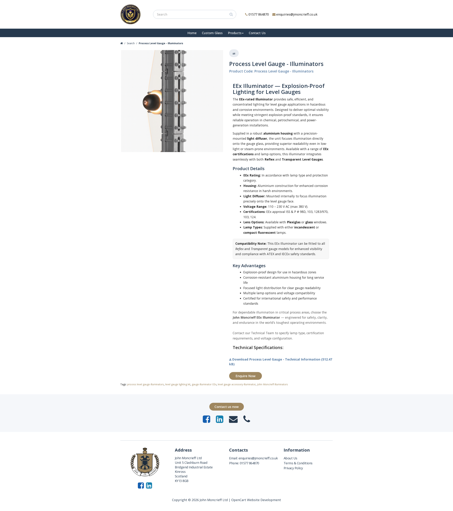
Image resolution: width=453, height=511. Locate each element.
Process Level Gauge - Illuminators (161, 43)
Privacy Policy (293, 468)
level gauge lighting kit (177, 384)
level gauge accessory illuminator (237, 384)
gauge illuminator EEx (204, 384)
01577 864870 (258, 14)
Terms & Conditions (298, 463)
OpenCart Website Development (256, 500)
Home (192, 33)
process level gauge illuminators (145, 384)
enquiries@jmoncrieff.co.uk (296, 14)
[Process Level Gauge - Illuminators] (172, 101)
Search (131, 43)
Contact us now (226, 407)
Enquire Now (246, 376)
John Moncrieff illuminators (272, 384)
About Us (290, 458)
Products (235, 33)
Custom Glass (212, 33)
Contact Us (257, 33)
